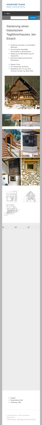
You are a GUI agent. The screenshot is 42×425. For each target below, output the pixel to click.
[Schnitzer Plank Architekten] (15, 6)
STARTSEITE (10, 417)
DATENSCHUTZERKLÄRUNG (26, 420)
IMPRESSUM (11, 420)
